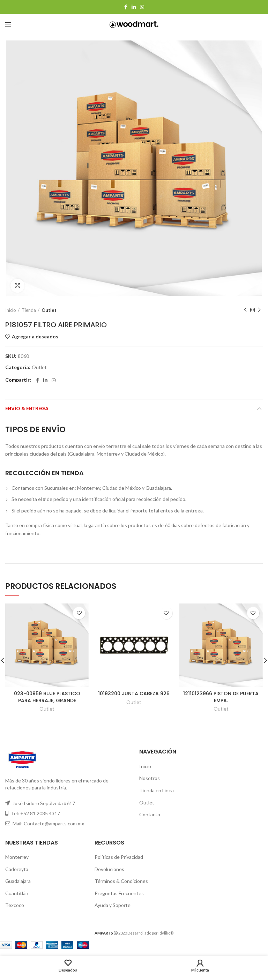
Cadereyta (16, 869)
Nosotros (149, 778)
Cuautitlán (16, 893)
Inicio (10, 310)
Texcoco (14, 905)
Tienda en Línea (156, 790)
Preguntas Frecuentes (119, 893)
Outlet (49, 310)
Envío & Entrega (27, 408)
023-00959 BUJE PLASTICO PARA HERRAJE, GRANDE (47, 697)
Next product (259, 310)
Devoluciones (109, 869)
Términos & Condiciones (121, 881)
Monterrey (17, 857)
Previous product (245, 310)
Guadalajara (18, 881)
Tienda (29, 310)
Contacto (149, 814)
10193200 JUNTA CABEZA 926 (134, 693)
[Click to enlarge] (17, 286)
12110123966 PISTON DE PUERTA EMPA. (221, 697)
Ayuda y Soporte (113, 905)
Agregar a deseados (35, 336)
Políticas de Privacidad (119, 857)
